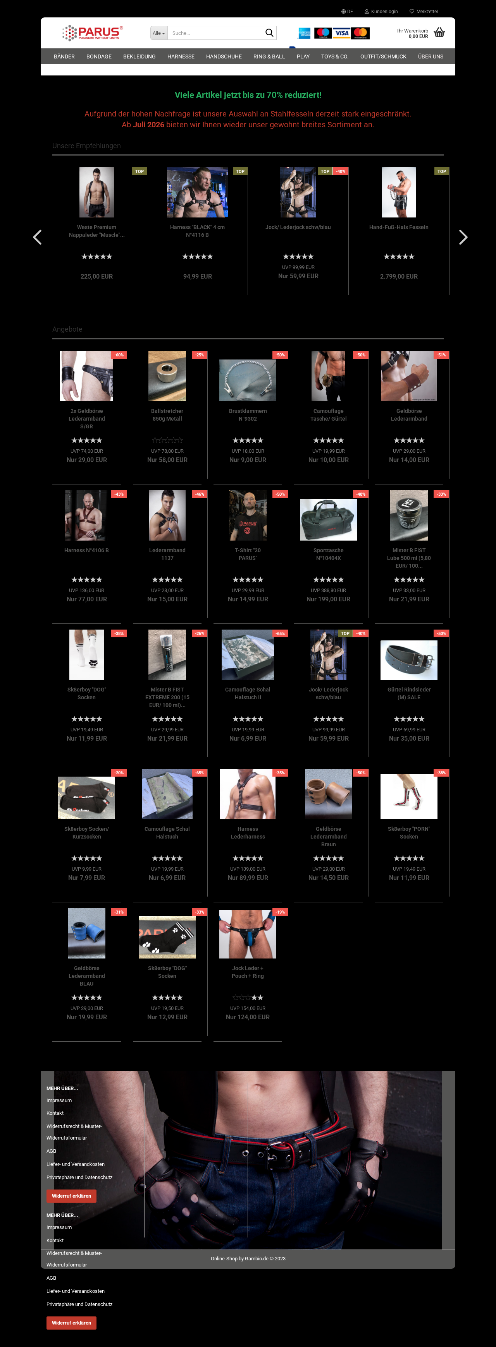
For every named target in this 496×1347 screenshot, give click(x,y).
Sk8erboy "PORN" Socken (409, 833)
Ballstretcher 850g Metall (167, 415)
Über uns (430, 56)
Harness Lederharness (248, 833)
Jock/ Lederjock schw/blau (298, 227)
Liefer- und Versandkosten (75, 1164)
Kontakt (55, 1113)
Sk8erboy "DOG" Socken (86, 693)
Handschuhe (224, 56)
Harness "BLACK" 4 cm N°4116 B (197, 231)
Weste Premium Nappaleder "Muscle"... (97, 231)
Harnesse (181, 56)
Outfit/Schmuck (383, 56)
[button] (347, 11)
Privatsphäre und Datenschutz (79, 1177)
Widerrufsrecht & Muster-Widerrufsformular (74, 1132)
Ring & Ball (269, 56)
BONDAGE (99, 56)
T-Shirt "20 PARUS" (248, 554)
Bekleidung (139, 56)
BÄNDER (64, 56)
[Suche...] (269, 33)
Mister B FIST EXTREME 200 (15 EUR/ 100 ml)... (167, 697)
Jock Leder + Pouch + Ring (248, 972)
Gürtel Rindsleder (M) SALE (409, 693)
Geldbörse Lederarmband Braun (328, 836)
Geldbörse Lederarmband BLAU (87, 976)
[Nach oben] (474, 1335)
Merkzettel (426, 11)
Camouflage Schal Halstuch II (247, 693)
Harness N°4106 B (86, 550)
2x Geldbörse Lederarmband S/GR (87, 419)
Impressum (59, 1100)
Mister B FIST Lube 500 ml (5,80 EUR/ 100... (409, 558)
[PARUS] (92, 32)
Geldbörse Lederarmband (409, 415)
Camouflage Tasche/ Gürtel (328, 415)
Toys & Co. (335, 56)
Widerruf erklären (71, 1196)
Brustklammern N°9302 (248, 415)
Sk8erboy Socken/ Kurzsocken (86, 833)
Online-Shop (224, 1258)
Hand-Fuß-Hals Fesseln (399, 227)
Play (303, 56)
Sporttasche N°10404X (328, 554)
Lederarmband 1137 (167, 554)
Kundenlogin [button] (383, 11)
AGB (51, 1151)
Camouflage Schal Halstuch (167, 833)
